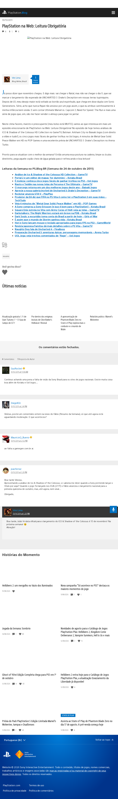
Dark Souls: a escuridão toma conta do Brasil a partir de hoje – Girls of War (56, 216)
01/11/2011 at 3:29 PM (19, 472)
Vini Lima (16, 77)
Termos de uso (36, 785)
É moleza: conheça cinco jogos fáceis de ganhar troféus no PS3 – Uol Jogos (56, 180)
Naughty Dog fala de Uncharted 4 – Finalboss (40, 229)
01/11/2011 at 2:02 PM (19, 441)
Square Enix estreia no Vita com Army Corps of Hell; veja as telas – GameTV (57, 209)
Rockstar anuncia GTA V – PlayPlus (34, 193)
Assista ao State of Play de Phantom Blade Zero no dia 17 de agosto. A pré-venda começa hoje (86, 722)
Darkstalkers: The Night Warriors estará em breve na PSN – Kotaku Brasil (55, 213)
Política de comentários (41, 790)
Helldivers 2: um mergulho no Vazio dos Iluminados (27, 585)
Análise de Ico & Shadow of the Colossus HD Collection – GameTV (51, 174)
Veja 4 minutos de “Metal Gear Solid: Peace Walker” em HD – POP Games (56, 203)
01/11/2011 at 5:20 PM (21, 513)
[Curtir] (13, 591)
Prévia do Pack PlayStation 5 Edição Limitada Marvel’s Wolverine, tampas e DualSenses (29, 722)
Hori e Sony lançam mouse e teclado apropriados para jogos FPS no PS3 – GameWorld (62, 222)
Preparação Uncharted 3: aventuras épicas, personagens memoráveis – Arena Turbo (62, 232)
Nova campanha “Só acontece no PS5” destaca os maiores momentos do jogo (85, 587)
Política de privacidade (14, 790)
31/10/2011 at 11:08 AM (19, 372)
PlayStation (17, 12)
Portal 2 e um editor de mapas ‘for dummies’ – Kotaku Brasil (48, 177)
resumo (6, 256)
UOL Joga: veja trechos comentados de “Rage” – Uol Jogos (47, 235)
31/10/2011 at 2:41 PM (19, 406)
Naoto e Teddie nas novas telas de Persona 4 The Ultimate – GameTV (53, 184)
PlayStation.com (11, 785)
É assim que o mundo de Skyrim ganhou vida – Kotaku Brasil (48, 219)
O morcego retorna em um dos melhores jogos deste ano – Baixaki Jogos (56, 187)
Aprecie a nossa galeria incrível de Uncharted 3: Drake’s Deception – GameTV (58, 190)
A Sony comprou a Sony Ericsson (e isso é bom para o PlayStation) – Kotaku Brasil (60, 206)
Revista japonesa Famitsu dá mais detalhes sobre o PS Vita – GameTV (54, 226)
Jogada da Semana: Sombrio (16, 628)
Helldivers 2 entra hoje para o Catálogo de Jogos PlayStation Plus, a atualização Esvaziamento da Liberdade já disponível (85, 678)
